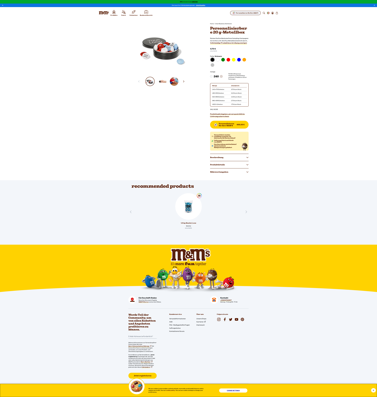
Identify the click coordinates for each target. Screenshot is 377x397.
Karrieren (200, 322)
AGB (170, 322)
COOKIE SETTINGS (233, 390)
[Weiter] (374, 5)
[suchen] (264, 13)
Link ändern (146, 367)
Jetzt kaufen (200, 5)
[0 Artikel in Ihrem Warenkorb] (277, 13)
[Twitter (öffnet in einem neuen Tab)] (230, 319)
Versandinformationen (177, 319)
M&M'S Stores (143, 302)
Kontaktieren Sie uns (176, 331)
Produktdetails (217, 165)
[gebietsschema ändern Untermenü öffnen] (268, 13)
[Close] (373, 390)
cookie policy (170, 390)
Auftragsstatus (175, 328)
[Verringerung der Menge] (211, 76)
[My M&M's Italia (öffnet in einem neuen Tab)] (242, 319)
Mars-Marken (145, 362)
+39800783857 (226, 300)
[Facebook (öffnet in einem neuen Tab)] (224, 319)
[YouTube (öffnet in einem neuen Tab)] (236, 319)
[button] (150, 81)
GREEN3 (195, 2)
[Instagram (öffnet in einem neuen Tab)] (219, 319)
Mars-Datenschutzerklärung (138, 346)
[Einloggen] (273, 13)
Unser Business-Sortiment (223, 23)
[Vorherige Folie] (131, 212)
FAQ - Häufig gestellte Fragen (179, 325)
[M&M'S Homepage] (104, 13)
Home (212, 23)
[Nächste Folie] (184, 81)
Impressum (200, 325)
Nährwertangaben (219, 172)
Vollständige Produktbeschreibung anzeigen (228, 43)
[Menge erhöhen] (221, 76)
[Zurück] (3, 5)
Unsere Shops (201, 319)
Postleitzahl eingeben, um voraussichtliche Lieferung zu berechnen (227, 115)
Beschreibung (216, 157)
